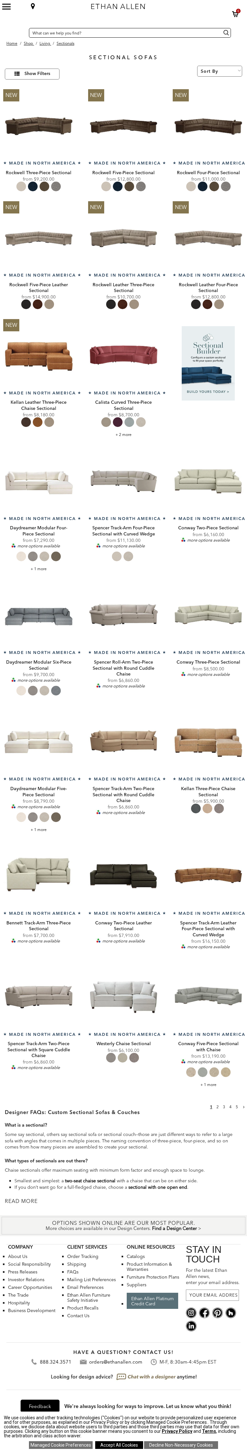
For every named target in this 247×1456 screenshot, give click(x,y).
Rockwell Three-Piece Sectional (38, 172)
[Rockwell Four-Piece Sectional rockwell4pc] (208, 124)
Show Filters (37, 74)
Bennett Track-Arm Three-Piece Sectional (38, 925)
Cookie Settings (61, 1445)
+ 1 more (39, 568)
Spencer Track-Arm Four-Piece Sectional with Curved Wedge (123, 530)
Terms (209, 1431)
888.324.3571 (55, 1362)
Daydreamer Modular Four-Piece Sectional (38, 530)
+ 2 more (123, 434)
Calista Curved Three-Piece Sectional (123, 405)
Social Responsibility (29, 1264)
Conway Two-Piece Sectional (208, 528)
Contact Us (78, 1316)
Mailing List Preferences (91, 1279)
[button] (235, 14)
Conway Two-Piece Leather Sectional (123, 925)
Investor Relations (26, 1279)
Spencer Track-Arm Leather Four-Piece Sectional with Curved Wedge (208, 928)
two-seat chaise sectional (90, 1181)
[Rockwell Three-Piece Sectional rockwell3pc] (38, 124)
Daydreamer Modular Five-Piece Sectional (38, 791)
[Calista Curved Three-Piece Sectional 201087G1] (123, 354)
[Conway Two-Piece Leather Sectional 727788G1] (123, 875)
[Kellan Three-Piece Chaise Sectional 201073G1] (208, 741)
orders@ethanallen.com (115, 1362)
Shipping (76, 1264)
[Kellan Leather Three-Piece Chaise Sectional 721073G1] (38, 354)
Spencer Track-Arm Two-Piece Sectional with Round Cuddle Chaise (123, 794)
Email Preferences (85, 1287)
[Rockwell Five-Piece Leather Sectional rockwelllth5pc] (38, 236)
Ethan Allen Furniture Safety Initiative (88, 1297)
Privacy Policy (177, 1431)
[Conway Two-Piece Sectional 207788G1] (208, 480)
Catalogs (136, 1256)
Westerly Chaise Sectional (123, 1043)
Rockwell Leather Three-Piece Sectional (123, 287)
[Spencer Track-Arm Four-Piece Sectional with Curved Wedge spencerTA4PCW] (123, 480)
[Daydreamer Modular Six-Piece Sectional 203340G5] (38, 614)
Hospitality (19, 1303)
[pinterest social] (217, 1312)
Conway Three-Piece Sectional (208, 662)
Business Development (31, 1310)
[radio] (21, 186)
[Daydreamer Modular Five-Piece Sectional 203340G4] (38, 741)
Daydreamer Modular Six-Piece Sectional (38, 665)
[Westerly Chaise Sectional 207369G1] (123, 996)
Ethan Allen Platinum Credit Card (152, 1301)
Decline (181, 1445)
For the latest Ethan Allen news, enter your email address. (212, 1276)
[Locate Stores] (33, 6)
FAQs (72, 1272)
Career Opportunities (30, 1287)
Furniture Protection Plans (153, 1277)
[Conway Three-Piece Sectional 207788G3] (208, 614)
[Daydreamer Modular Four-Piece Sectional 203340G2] (38, 480)
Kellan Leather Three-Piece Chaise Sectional (39, 405)
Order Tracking (82, 1256)
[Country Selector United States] (22, 33)
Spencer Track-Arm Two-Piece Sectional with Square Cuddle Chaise (38, 1049)
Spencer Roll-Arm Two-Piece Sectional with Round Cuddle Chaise (123, 667)
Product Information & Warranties (149, 1266)
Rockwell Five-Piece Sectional (123, 172)
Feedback (40, 1406)
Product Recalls (82, 1308)
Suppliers (136, 1285)
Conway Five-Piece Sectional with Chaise (208, 1046)
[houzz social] (230, 1312)
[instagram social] (191, 1312)
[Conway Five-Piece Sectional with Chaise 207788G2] (208, 996)
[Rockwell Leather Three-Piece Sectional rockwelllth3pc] (123, 236)
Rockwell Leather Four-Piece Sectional (208, 287)
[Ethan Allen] (146, 5)
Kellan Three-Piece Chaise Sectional (208, 791)
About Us (17, 1256)
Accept (119, 1445)
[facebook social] (204, 1312)
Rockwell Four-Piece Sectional (208, 172)
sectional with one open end (157, 1187)
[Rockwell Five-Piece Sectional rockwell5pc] (123, 124)
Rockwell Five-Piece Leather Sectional (38, 287)
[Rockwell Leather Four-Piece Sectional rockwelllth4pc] (208, 236)
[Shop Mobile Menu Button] (6, 7)
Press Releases (22, 1272)
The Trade (18, 1295)
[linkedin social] (191, 1325)
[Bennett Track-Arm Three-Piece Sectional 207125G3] (38, 875)
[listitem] (208, 379)
